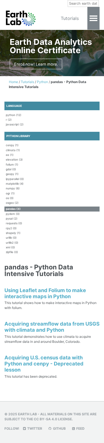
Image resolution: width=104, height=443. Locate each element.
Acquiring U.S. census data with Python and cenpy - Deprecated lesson (43, 363)
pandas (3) (13, 208)
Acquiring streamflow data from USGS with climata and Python (52, 327)
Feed (80, 428)
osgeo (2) (12, 202)
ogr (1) (10, 193)
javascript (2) (15, 124)
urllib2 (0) (12, 242)
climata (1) (13, 150)
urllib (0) (11, 237)
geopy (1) (12, 174)
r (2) (9, 119)
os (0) (10, 198)
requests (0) (14, 223)
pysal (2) (11, 218)
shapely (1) (13, 233)
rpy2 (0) (11, 228)
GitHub (59, 428)
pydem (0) (13, 213)
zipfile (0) (12, 252)
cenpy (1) (12, 145)
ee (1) (10, 154)
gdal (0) (11, 169)
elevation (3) (14, 159)
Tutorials (70, 18)
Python (43, 82)
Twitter (34, 428)
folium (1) (12, 164)
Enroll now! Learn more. (36, 64)
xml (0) (10, 247)
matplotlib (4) (15, 183)
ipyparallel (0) (15, 179)
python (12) (13, 115)
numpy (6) (13, 188)
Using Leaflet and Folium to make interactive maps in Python (45, 293)
